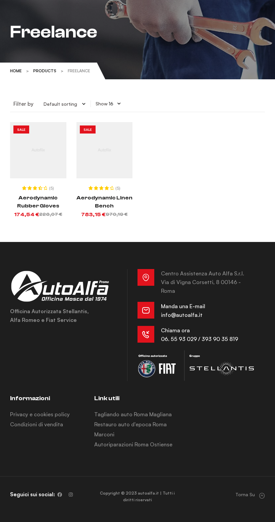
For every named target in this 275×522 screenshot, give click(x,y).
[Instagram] (70, 494)
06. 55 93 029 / (181, 339)
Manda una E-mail (183, 306)
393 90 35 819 (220, 339)
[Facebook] (59, 494)
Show (102, 103)
